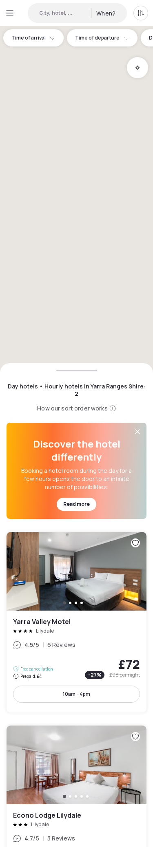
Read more (76, 504)
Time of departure (97, 37)
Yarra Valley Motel (76, 622)
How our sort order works (72, 408)
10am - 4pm (76, 693)
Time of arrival (28, 37)
